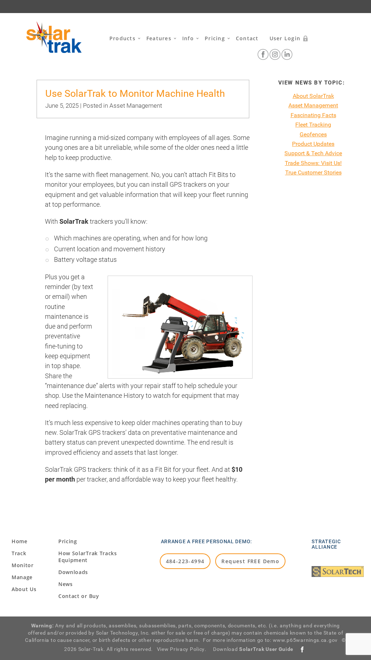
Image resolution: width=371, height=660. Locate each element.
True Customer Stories (313, 172)
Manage (22, 577)
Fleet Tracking (313, 124)
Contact (247, 38)
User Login (285, 38)
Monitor (23, 565)
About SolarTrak (313, 95)
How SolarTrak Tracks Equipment (87, 557)
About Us (24, 589)
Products (122, 38)
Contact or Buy (78, 596)
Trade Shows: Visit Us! (313, 163)
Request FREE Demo (250, 561)
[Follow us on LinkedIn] (287, 54)
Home (20, 541)
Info (188, 38)
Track (19, 553)
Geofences (313, 134)
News (65, 584)
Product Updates (313, 143)
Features (158, 38)
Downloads (73, 572)
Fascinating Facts (313, 115)
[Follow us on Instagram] (275, 54)
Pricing (215, 38)
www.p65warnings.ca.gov (305, 640)
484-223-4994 (185, 561)
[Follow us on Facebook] (263, 54)
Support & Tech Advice (313, 153)
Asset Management (135, 105)
